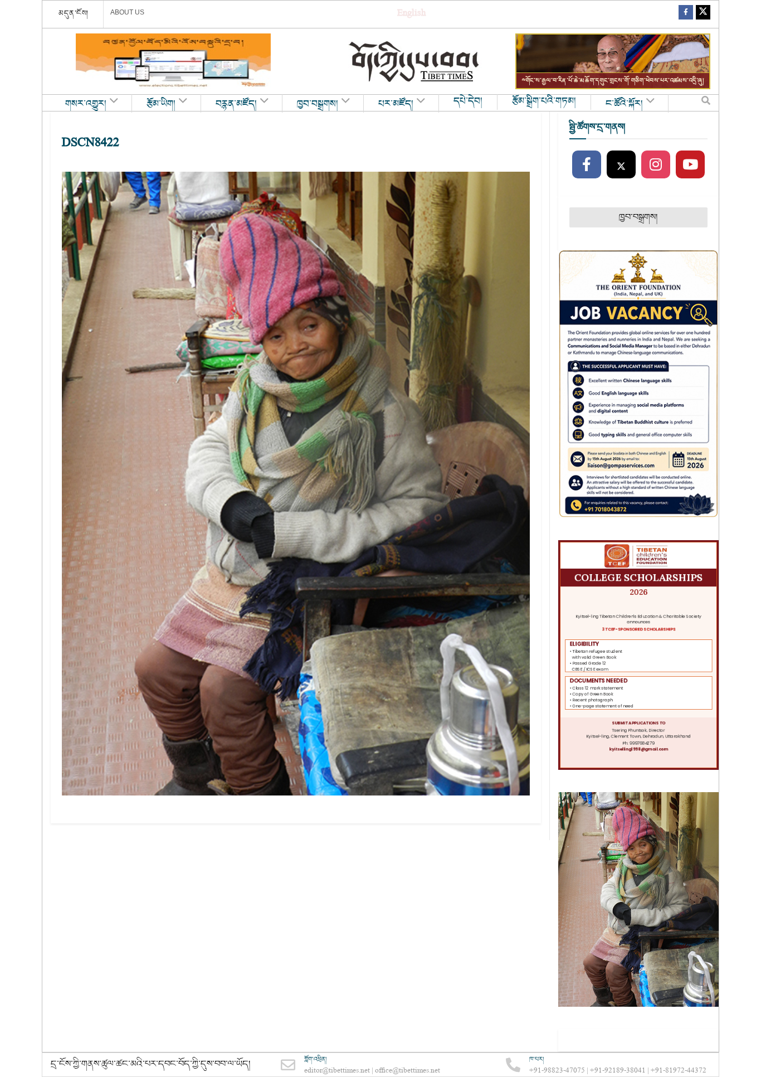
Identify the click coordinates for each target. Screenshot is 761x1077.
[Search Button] (705, 103)
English (411, 14)
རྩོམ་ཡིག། (161, 104)
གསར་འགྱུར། (85, 104)
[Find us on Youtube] (690, 165)
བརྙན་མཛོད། (236, 104)
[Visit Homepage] (415, 61)
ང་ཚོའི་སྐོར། (624, 104)
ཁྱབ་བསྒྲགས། (317, 104)
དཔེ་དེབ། (467, 101)
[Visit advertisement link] (173, 61)
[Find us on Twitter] (703, 14)
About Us (127, 12)
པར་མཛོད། (395, 104)
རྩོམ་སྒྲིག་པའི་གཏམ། (544, 101)
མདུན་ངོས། (73, 13)
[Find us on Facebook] (686, 14)
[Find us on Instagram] (655, 165)
